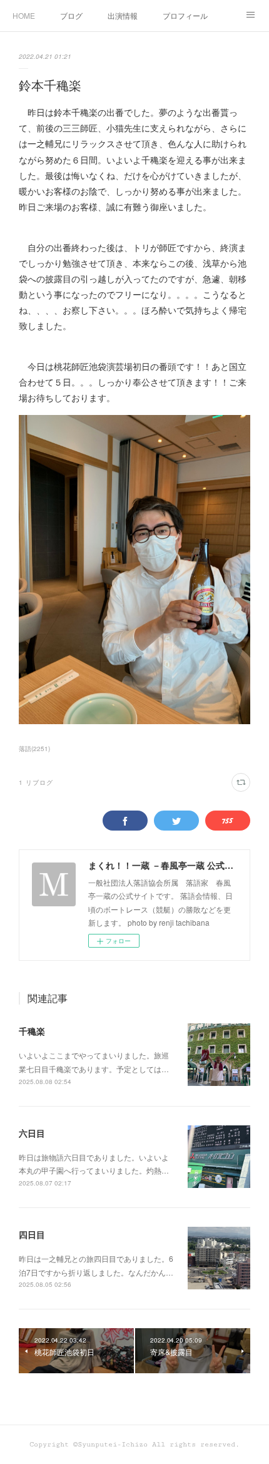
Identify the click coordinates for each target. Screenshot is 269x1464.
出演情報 (123, 15)
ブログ (71, 15)
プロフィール (185, 15)
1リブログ (36, 782)
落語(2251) (34, 748)
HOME (24, 15)
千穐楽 (32, 1031)
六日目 (32, 1133)
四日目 (32, 1234)
